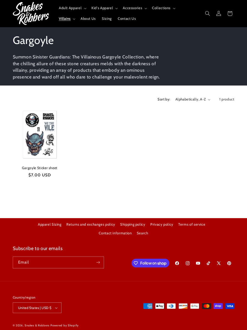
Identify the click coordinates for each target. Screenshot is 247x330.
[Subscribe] (97, 262)
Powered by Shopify (64, 325)
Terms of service (191, 224)
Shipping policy (132, 224)
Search (142, 233)
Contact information (115, 233)
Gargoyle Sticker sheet (40, 168)
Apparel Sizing (50, 224)
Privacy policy (161, 224)
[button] (72, 8)
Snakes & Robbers (37, 325)
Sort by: (164, 99)
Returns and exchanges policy (90, 224)
